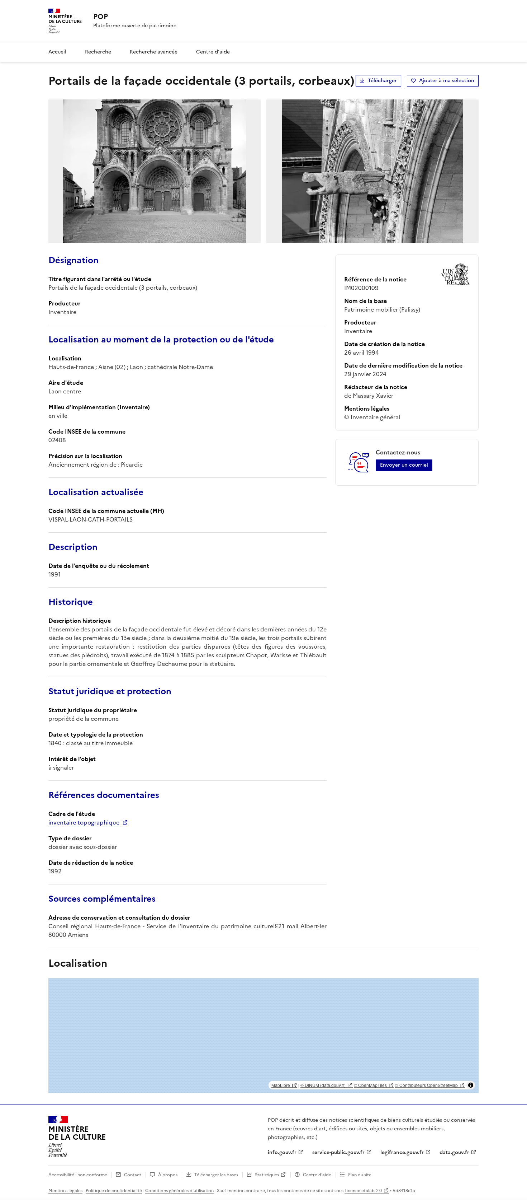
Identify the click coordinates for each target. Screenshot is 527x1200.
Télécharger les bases (216, 1175)
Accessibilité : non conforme (77, 1175)
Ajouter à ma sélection (446, 80)
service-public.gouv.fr (338, 1152)
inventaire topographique (83, 822)
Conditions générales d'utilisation (179, 1190)
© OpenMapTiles (370, 1085)
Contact (132, 1175)
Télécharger (382, 80)
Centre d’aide (317, 1175)
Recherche (98, 52)
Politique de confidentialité (114, 1190)
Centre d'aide (213, 52)
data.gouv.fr (454, 1152)
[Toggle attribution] (470, 1085)
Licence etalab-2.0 (363, 1190)
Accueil (57, 52)
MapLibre (280, 1085)
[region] (263, 1035)
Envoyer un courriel (404, 465)
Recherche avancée (153, 52)
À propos (167, 1175)
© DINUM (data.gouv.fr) (323, 1085)
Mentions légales (65, 1190)
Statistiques (267, 1175)
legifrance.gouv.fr (402, 1152)
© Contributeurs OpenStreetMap (426, 1085)
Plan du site (359, 1175)
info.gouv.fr (282, 1152)
